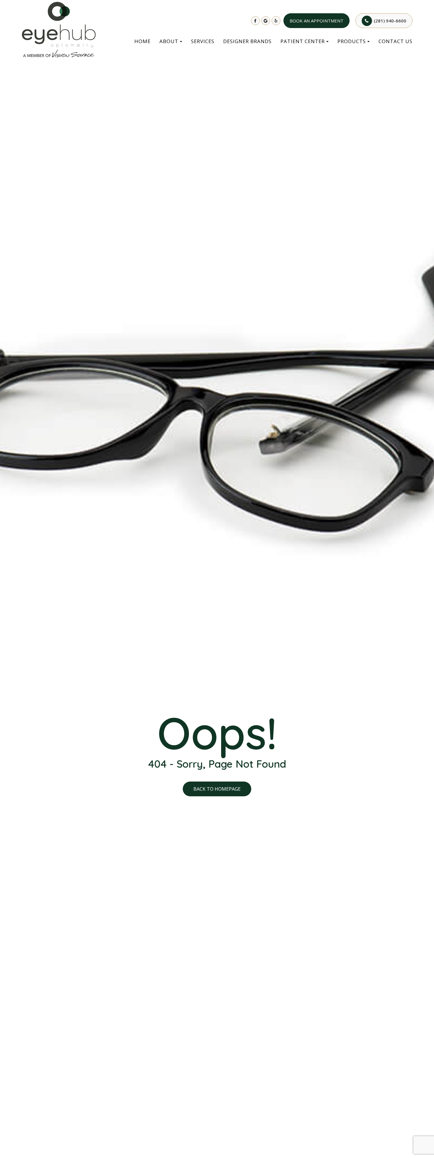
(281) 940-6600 (390, 21)
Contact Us (395, 41)
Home (142, 41)
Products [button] (351, 41)
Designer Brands (247, 41)
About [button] (168, 41)
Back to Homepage (217, 789)
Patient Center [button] (302, 41)
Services (202, 41)
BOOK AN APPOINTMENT (316, 21)
